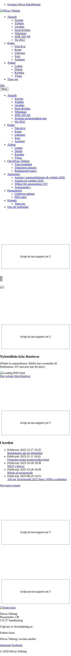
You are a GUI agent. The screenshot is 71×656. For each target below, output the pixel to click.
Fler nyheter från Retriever (15, 376)
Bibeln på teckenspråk (20, 472)
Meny (4, 89)
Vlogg (18, 75)
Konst (18, 49)
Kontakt (12, 200)
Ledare (19, 66)
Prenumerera (14, 190)
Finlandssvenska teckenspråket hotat (28, 459)
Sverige (19, 20)
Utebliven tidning (25, 193)
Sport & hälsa (22, 30)
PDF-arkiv (21, 197)
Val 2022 (20, 39)
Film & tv (20, 46)
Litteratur (20, 52)
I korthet (19, 26)
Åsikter (11, 62)
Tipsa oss (12, 79)
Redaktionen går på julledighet (24, 453)
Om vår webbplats (17, 206)
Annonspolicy (23, 187)
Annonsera (13, 174)
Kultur (11, 43)
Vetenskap (20, 33)
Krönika (19, 72)
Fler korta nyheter (10, 485)
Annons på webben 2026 (29, 180)
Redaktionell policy (26, 170)
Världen (19, 23)
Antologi (20, 59)
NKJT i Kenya (15, 466)
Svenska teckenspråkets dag (31, 118)
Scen (17, 56)
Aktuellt (12, 16)
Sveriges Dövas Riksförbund (23, 4)
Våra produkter (23, 164)
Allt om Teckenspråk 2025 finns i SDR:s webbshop (37, 479)
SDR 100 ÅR (22, 36)
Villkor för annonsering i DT (31, 184)
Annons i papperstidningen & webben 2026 (40, 177)
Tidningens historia (25, 167)
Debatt (18, 69)
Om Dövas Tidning (18, 161)
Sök (2, 85)
